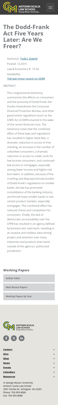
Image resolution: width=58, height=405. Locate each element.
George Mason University (19, 382)
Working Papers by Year (19, 296)
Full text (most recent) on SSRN (26, 78)
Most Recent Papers (16, 287)
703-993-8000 (18, 392)
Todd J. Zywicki (29, 58)
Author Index (13, 278)
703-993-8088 (15, 395)
